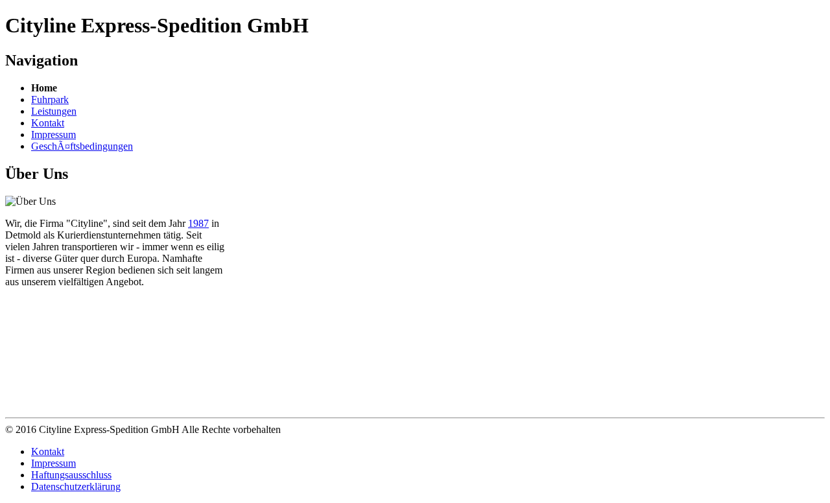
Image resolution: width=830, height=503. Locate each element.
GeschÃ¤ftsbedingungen (82, 146)
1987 (198, 223)
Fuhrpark (50, 99)
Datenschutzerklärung (76, 486)
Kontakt (47, 122)
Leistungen (54, 111)
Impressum (53, 134)
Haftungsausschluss (71, 474)
